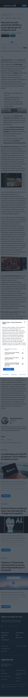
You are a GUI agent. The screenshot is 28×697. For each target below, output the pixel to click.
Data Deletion (5, 374)
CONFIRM (8, 369)
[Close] (25, 322)
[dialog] (14, 348)
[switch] (22, 353)
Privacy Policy (22, 374)
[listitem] (14, 349)
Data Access (14, 374)
